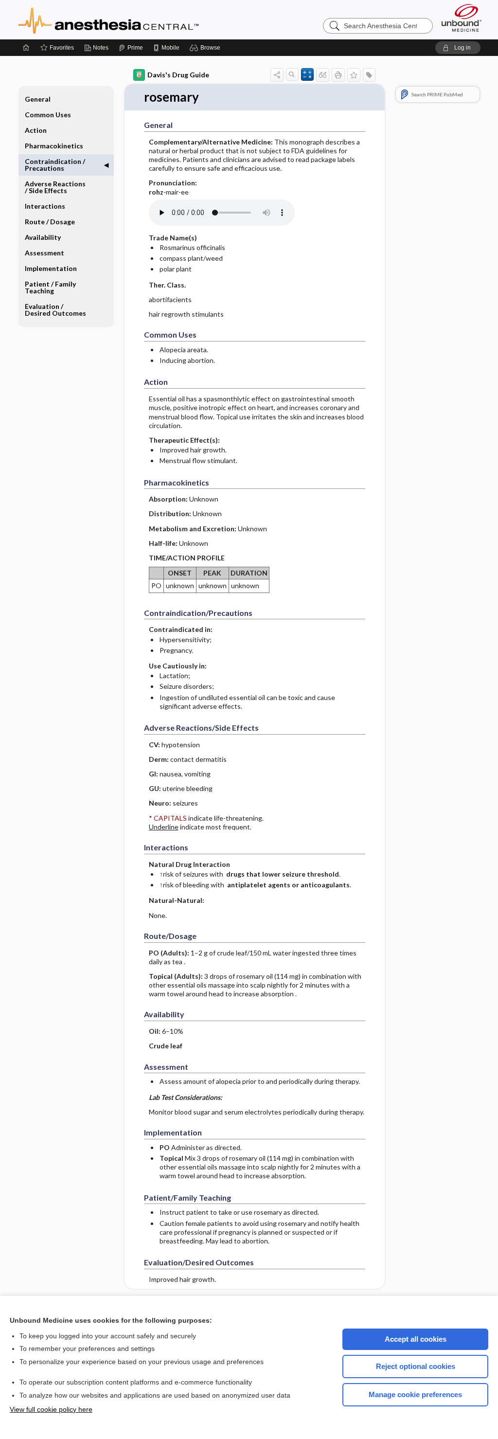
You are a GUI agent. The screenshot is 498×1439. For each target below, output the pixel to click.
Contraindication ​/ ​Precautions (56, 164)
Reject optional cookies (415, 1366)
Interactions (45, 206)
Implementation (51, 268)
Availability (43, 237)
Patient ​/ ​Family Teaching (50, 287)
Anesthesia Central (139, 19)
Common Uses (48, 114)
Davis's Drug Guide (178, 75)
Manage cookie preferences (415, 1394)
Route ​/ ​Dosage (50, 221)
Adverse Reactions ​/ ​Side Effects (56, 187)
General (38, 99)
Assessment (44, 253)
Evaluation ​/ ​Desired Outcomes (55, 309)
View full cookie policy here (51, 1409)
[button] (206, 47)
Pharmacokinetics (54, 146)
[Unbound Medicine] (461, 17)
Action (36, 130)
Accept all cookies (415, 1339)
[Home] (26, 47)
